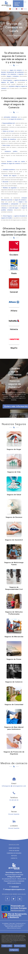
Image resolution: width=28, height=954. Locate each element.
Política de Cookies (18, 925)
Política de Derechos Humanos (14, 928)
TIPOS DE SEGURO (14, 850)
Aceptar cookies (6, 946)
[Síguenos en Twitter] (13, 899)
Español (13, 8)
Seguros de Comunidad (14, 704)
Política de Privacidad (8, 925)
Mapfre (14, 348)
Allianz (14, 311)
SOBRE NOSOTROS (14, 848)
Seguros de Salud (14, 494)
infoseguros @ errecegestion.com (14, 786)
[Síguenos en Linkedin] (20, 899)
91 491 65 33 (14, 800)
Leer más (14, 941)
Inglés (19, 8)
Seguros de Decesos (14, 517)
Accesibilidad (5, 923)
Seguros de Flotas (14, 659)
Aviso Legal (12, 923)
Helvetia (14, 329)
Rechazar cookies (20, 946)
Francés (25, 8)
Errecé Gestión (14, 814)
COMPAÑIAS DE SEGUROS (14, 853)
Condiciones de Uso (20, 923)
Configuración (14, 950)
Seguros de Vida (14, 472)
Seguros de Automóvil (14, 540)
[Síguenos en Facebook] (7, 899)
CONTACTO (14, 858)
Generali (14, 292)
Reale (14, 273)
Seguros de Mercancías (14, 636)
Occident (14, 255)
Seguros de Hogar (14, 449)
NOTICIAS (14, 855)
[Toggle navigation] (25, 2)
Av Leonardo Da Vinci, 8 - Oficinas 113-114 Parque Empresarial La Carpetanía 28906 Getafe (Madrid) (14, 881)
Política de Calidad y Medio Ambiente (13, 926)
